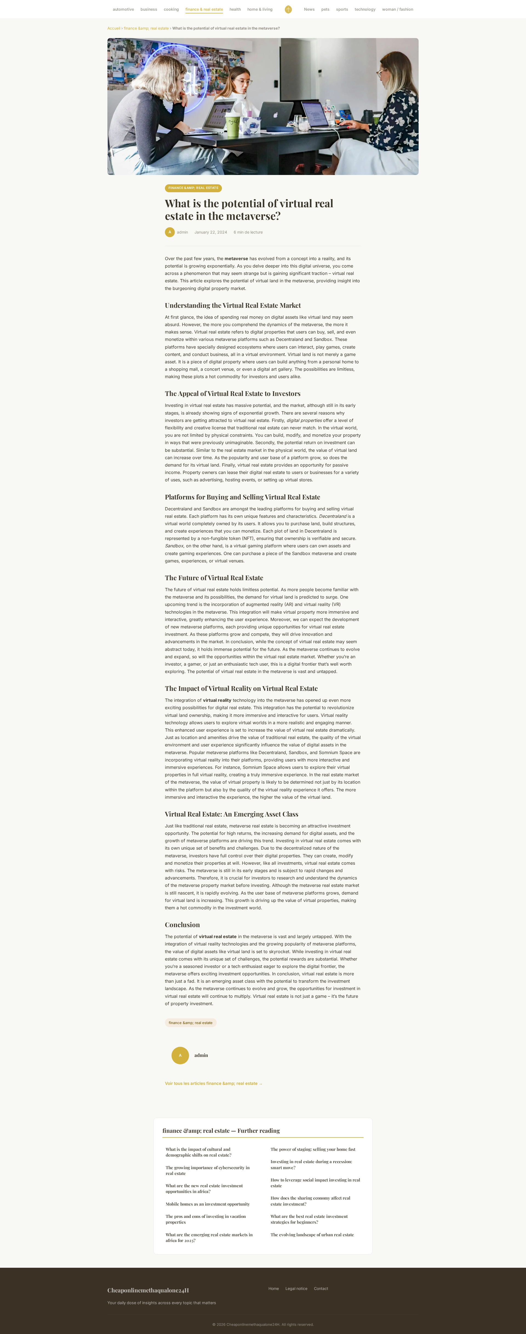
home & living (260, 9)
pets (325, 9)
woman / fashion (397, 9)
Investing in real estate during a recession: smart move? (311, 1164)
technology (365, 9)
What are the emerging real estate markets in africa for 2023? (209, 1237)
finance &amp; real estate (146, 28)
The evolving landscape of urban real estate (312, 1234)
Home (273, 1288)
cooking (171, 9)
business (149, 9)
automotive (123, 9)
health (235, 9)
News (309, 9)
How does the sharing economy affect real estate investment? (310, 1200)
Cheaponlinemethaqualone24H (148, 1290)
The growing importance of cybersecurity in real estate (208, 1170)
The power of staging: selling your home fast (313, 1149)
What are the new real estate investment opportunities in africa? (204, 1188)
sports (342, 9)
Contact (321, 1288)
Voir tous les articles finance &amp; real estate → (214, 1083)
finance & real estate (204, 9)
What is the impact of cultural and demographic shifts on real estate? (198, 1152)
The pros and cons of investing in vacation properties (206, 1219)
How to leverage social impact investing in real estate (315, 1182)
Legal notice (296, 1288)
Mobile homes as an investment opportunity (208, 1204)
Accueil (113, 28)
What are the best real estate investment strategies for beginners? (309, 1219)
